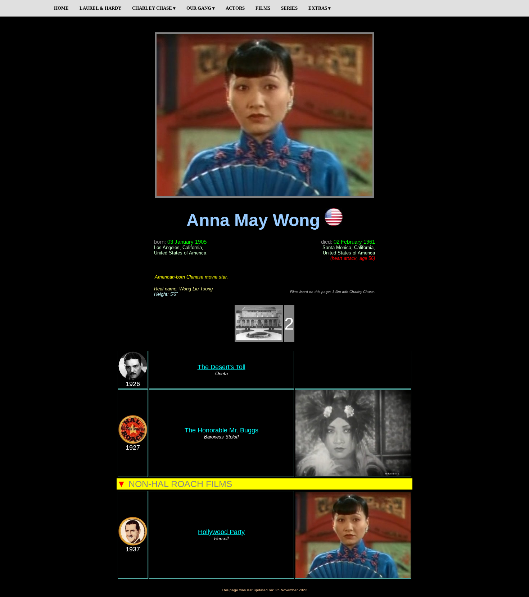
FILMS (263, 8)
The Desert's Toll (221, 367)
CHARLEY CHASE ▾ (154, 8)
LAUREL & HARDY (100, 8)
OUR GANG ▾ (200, 8)
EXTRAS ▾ (319, 8)
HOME (61, 8)
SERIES (289, 8)
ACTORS (235, 8)
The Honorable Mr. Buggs (221, 430)
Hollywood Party (221, 532)
